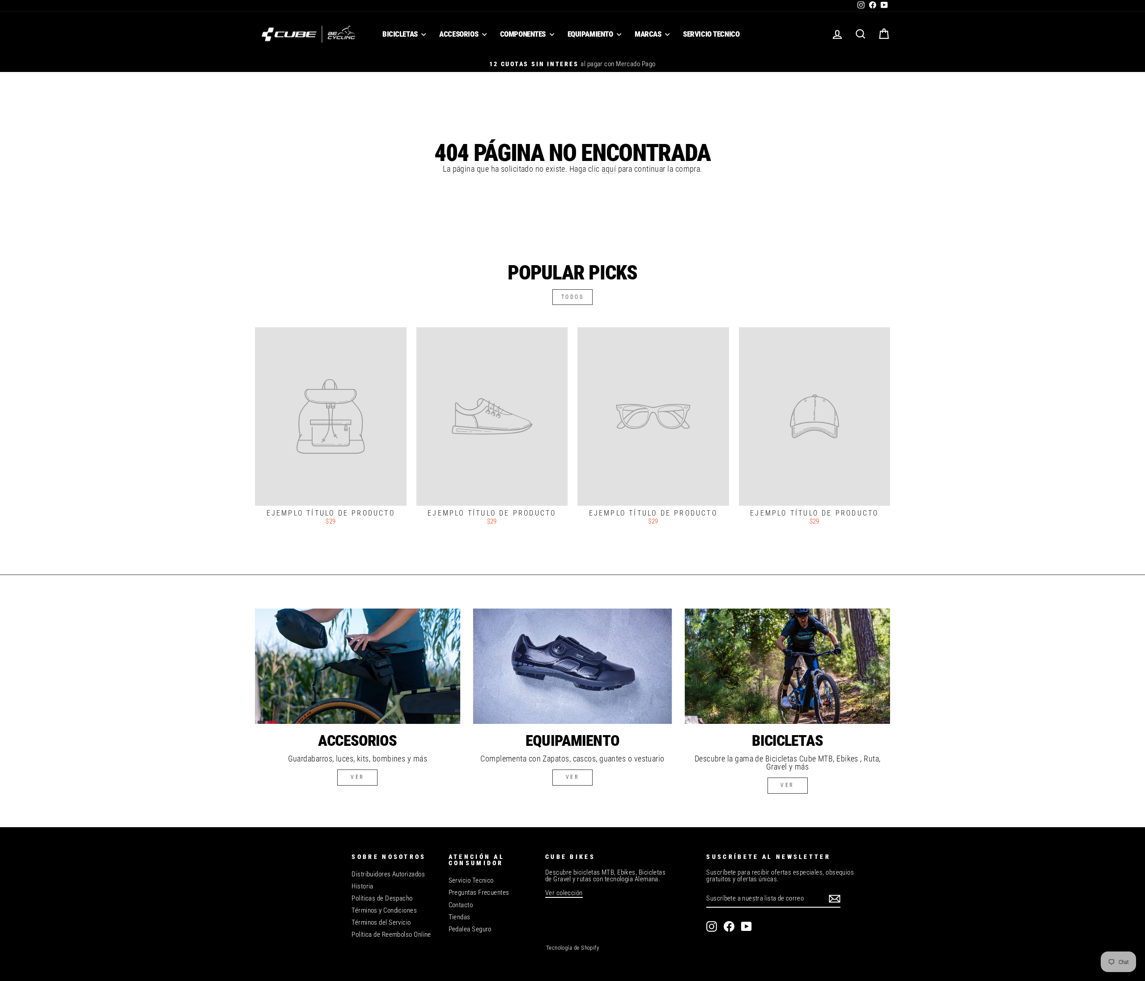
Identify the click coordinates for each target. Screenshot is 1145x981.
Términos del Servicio (381, 922)
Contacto (461, 905)
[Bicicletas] (787, 666)
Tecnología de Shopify (572, 947)
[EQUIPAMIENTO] (572, 666)
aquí (609, 168)
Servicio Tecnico (711, 34)
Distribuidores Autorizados (388, 874)
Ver (573, 777)
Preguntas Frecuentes (479, 892)
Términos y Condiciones (384, 910)
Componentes (523, 34)
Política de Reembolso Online (391, 934)
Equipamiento (591, 34)
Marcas (649, 34)
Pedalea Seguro (470, 929)
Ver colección (564, 893)
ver (358, 777)
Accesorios (459, 34)
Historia (362, 886)
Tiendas (460, 917)
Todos (572, 297)
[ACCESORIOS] (357, 666)
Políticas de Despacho (382, 898)
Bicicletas (400, 34)
